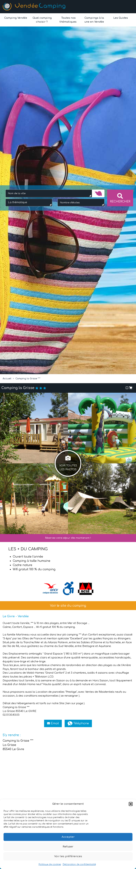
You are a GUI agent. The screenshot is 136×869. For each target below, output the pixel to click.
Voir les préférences (68, 856)
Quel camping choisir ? (42, 19)
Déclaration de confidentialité (79, 864)
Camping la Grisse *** (27, 378)
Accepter (68, 836)
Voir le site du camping (68, 605)
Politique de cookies (50, 864)
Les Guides (120, 17)
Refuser (68, 846)
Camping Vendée (15, 17)
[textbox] (18, 202)
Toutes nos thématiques (68, 19)
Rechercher (120, 201)
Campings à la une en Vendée (94, 19)
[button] (130, 804)
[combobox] (48, 193)
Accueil (7, 378)
